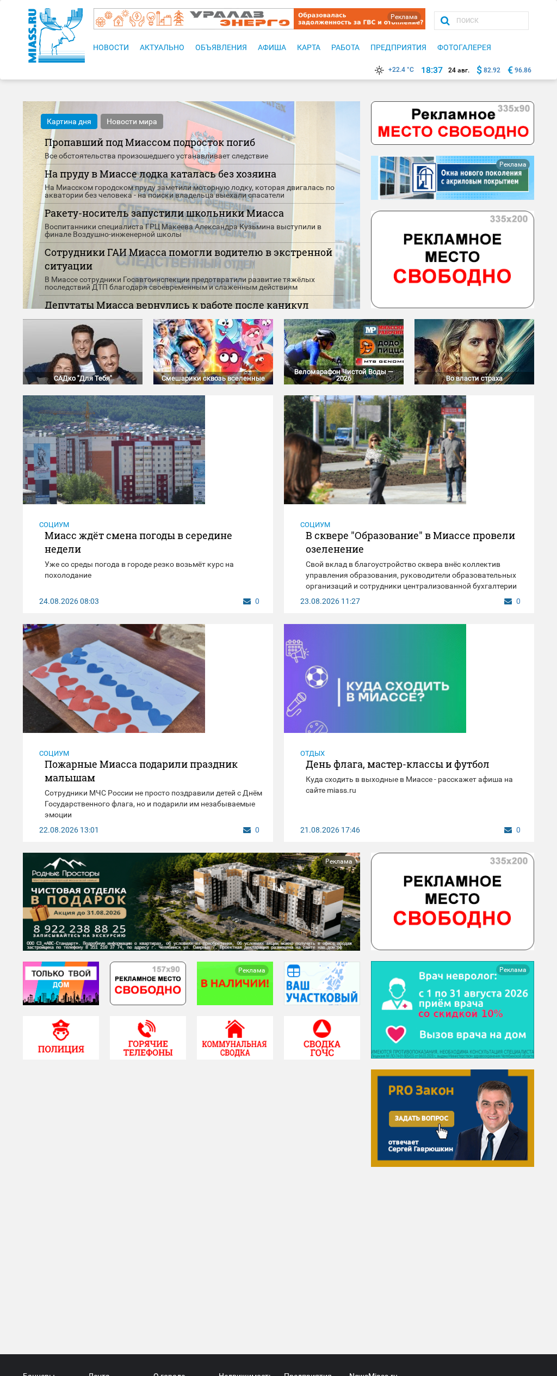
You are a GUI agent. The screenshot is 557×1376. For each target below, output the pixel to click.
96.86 (523, 70)
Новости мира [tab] (132, 121)
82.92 (492, 70)
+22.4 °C (401, 70)
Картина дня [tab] (69, 121)
